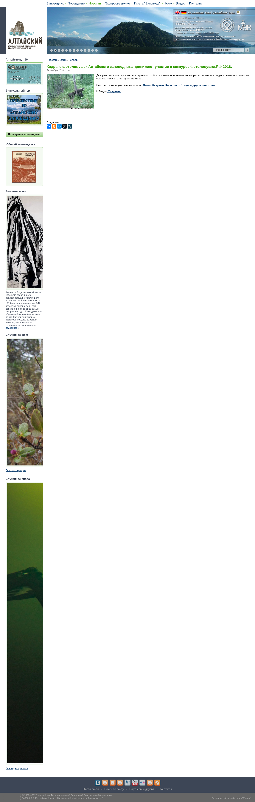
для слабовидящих (223, 12)
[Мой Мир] (59, 126)
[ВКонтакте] (49, 126)
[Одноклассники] (54, 126)
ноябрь (73, 59)
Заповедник (55, 3)
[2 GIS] (150, 783)
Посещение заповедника (24, 134)
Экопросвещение (117, 3)
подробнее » (12, 328)
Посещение (76, 3)
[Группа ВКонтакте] (98, 783)
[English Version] (177, 12)
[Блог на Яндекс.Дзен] (120, 783)
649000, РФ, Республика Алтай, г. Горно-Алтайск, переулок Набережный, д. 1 (62, 798)
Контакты (196, 3)
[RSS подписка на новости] (157, 783)
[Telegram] (105, 783)
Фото (168, 3)
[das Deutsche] (183, 12)
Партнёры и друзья (141, 789)
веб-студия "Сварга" (240, 798)
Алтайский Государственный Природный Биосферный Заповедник (75, 795)
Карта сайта (91, 789)
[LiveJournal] (70, 126)
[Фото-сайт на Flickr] (142, 783)
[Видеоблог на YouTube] (135, 783)
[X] (64, 126)
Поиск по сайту (114, 789)
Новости (95, 3)
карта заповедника (199, 12)
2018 (63, 59)
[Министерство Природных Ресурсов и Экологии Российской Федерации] (238, 12)
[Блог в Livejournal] (127, 783)
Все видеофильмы (17, 768)
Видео (180, 3)
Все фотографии (16, 470)
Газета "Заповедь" (147, 3)
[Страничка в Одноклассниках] (113, 783)
